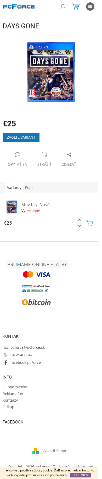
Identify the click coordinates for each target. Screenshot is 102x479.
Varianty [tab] (14, 187)
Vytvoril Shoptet (56, 450)
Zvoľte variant (21, 137)
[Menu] (90, 6)
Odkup (8, 406)
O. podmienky (15, 386)
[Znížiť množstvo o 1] (79, 226)
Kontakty (10, 400)
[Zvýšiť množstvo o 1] (79, 220)
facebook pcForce (25, 362)
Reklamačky (13, 393)
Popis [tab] (30, 187)
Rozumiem (80, 475)
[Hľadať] (63, 6)
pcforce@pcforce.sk (27, 347)
